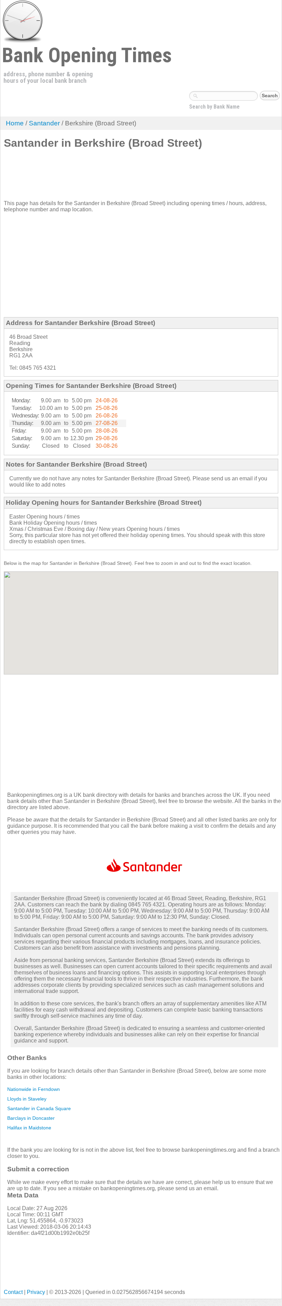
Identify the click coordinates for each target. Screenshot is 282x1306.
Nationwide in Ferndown (33, 1089)
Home (15, 123)
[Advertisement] (129, 177)
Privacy (36, 1292)
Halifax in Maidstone (29, 1127)
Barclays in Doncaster (31, 1118)
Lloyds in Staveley (26, 1099)
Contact (13, 1292)
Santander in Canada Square (39, 1108)
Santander (44, 123)
